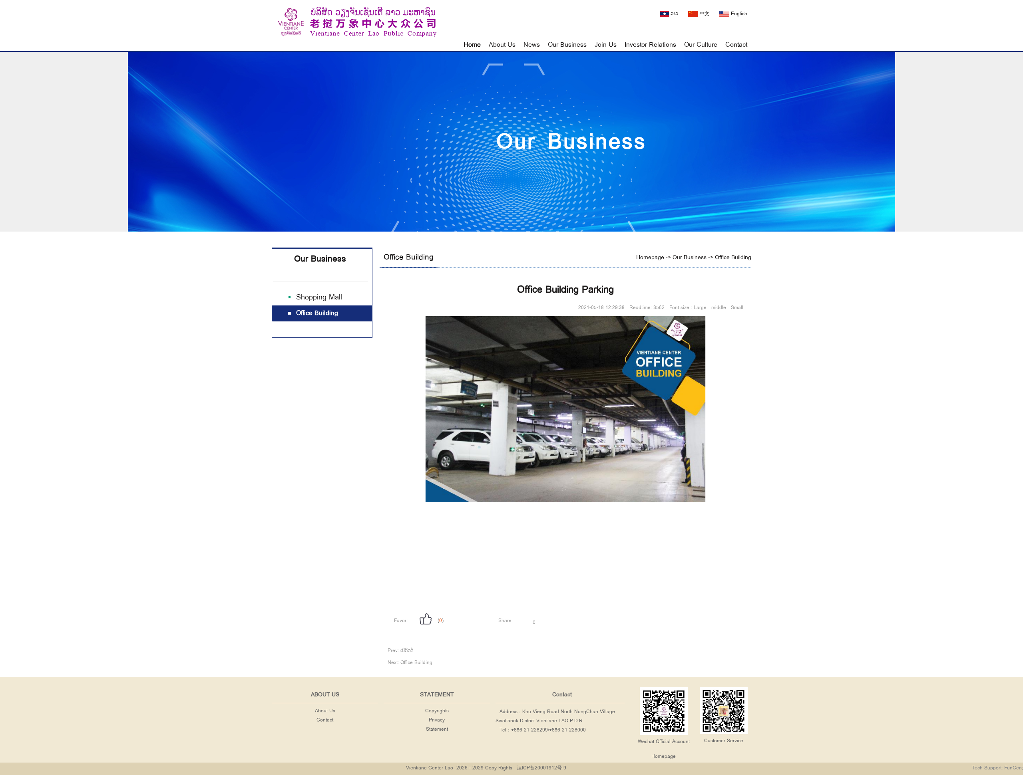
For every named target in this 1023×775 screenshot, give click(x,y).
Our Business (567, 45)
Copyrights (437, 711)
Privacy (437, 720)
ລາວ (673, 13)
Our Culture (700, 45)
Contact (736, 45)
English (738, 13)
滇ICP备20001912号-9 (541, 768)
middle (718, 307)
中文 (703, 13)
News (531, 45)
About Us (502, 45)
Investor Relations (650, 45)
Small (737, 307)
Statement (437, 729)
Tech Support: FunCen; (997, 768)
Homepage (650, 258)
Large (700, 307)
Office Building (409, 257)
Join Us (606, 45)
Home (472, 45)
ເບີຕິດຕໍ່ (406, 650)
